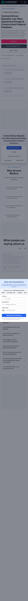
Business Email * (5, 302)
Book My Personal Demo (14, 315)
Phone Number (5, 307)
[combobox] (4, 310)
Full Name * (4, 296)
